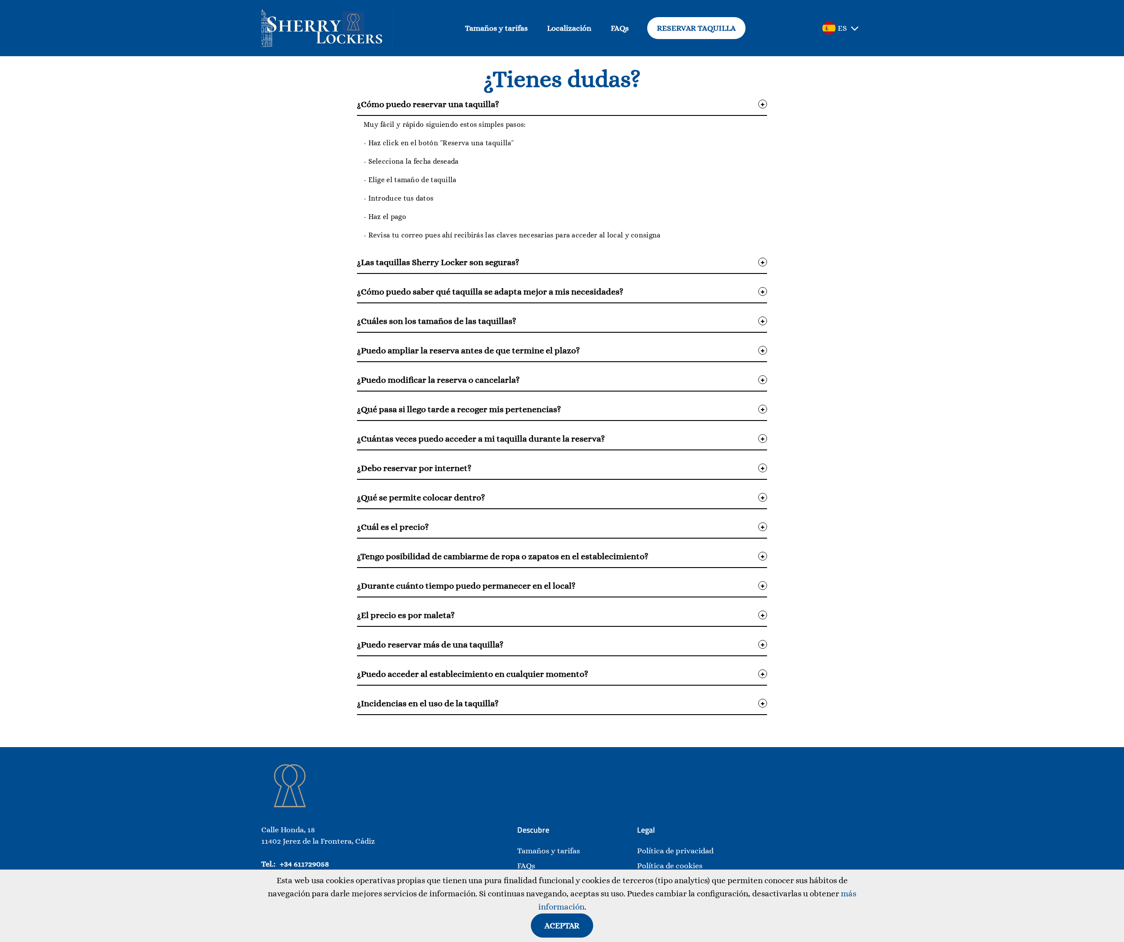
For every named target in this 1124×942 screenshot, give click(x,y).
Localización (569, 28)
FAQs (620, 28)
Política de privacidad (675, 850)
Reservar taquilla (696, 28)
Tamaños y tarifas (496, 28)
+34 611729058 (304, 863)
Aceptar (562, 925)
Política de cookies (669, 865)
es (842, 28)
